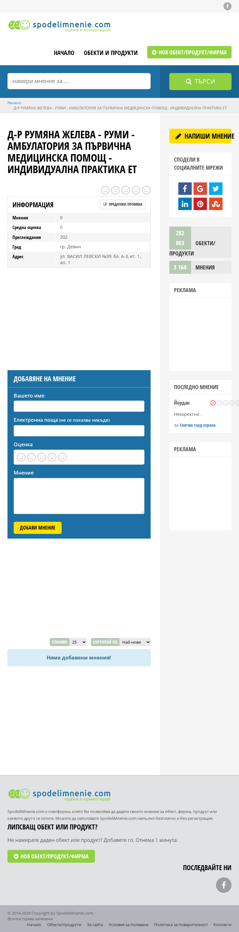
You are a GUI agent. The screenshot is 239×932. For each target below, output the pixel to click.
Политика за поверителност (181, 924)
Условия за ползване (128, 924)
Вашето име (29, 395)
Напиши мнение (207, 135)
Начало (64, 53)
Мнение (24, 472)
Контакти (222, 924)
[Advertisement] (79, 317)
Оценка (23, 444)
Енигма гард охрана (198, 425)
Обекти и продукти (111, 53)
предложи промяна (125, 204)
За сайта (95, 924)
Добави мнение (37, 527)
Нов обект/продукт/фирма (192, 52)
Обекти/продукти (64, 924)
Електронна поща (62, 419)
